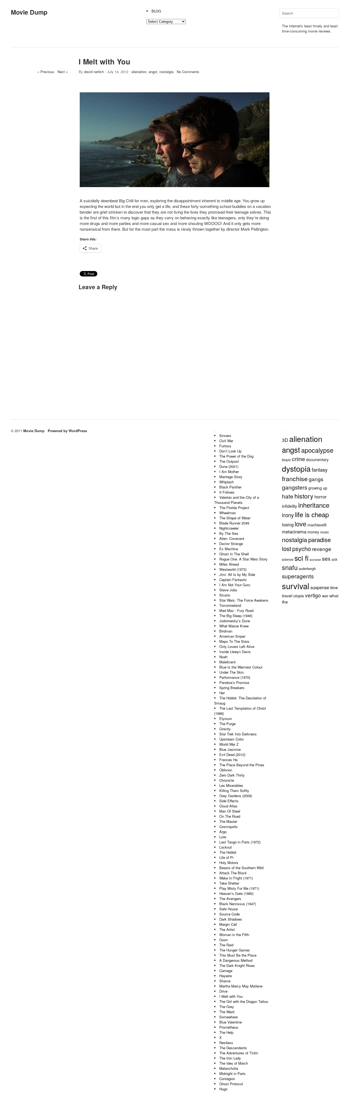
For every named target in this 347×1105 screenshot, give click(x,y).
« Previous (45, 71)
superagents (298, 576)
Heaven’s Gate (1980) (236, 893)
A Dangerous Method (235, 960)
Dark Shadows (230, 919)
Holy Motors (228, 862)
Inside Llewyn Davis (235, 651)
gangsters (294, 487)
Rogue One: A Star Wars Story (243, 559)
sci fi (301, 558)
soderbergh (307, 568)
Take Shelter (229, 883)
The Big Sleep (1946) (235, 615)
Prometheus (228, 1027)
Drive (223, 991)
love (300, 523)
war (325, 595)
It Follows (226, 492)
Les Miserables (231, 785)
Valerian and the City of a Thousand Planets (236, 500)
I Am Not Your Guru (234, 584)
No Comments (188, 71)
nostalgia (166, 71)
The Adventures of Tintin (238, 1052)
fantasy (319, 469)
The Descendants (233, 1047)
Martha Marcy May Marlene (240, 986)
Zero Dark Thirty (232, 775)
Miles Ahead (229, 564)
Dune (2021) (228, 466)
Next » (62, 71)
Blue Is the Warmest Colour (240, 667)
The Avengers (230, 898)
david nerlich (94, 71)
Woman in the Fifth (234, 934)
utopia (298, 595)
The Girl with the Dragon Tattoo (243, 1001)
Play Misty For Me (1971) (239, 888)
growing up (317, 488)
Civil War (226, 440)
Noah (223, 656)
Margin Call (228, 924)
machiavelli (316, 524)
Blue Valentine (230, 1022)
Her (222, 692)
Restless (226, 1042)
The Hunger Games (234, 950)
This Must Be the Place (237, 955)
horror (320, 496)
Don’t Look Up (230, 451)
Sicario (224, 595)
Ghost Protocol (231, 1083)
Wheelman (227, 512)
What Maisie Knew (234, 625)
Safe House (228, 908)
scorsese (315, 560)
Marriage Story (230, 476)
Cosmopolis (228, 826)
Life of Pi (226, 857)
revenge (321, 548)
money (313, 531)
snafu (290, 567)
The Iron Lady (230, 1058)
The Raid (226, 944)
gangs (316, 479)
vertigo (313, 595)
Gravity (225, 728)
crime (298, 459)
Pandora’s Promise (234, 682)
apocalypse (317, 450)
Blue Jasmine (230, 749)
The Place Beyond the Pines (241, 764)
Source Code (229, 914)
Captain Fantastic (233, 579)
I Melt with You (231, 996)
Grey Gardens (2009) (235, 795)
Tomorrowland (230, 605)
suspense (319, 587)
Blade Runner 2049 (234, 523)
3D (285, 439)
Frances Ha (228, 759)
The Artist (227, 929)
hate (287, 496)
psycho (301, 548)
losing (288, 524)
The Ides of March (233, 1063)
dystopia (296, 468)
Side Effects (229, 800)
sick (334, 559)
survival (295, 585)
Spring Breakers (232, 687)
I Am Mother (229, 471)
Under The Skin (231, 672)
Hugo (223, 1088)
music (324, 532)
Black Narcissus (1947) (237, 903)
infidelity (289, 506)
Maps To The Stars (234, 641)
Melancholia (228, 1068)
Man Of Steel (229, 811)
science (287, 559)
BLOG (156, 11)
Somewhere (228, 1016)
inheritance (313, 505)
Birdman (225, 631)
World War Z (229, 744)
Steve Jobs (228, 589)
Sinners (225, 435)
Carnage (225, 970)
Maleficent (227, 661)
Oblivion (225, 769)
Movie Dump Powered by (46, 430)
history (303, 495)
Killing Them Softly (234, 790)
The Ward (226, 1011)
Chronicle (226, 780)
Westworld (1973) (232, 569)
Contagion (227, 1078)
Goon (223, 939)
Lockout (225, 847)
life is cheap (312, 514)
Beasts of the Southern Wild (241, 867)
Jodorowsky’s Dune (234, 620)
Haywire (225, 975)
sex (326, 558)
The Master (228, 821)
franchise (295, 478)
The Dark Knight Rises (237, 965)
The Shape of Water (234, 517)
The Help (226, 1032)
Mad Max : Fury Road (236, 610)
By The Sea (228, 533)
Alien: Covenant (231, 538)
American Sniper (232, 636)
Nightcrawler (229, 528)
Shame (224, 980)
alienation (138, 71)
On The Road (229, 816)
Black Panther (230, 487)
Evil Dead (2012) (232, 754)
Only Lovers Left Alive (236, 646)
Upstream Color (231, 739)
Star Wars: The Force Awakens (243, 600)
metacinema (294, 531)
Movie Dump (29, 12)
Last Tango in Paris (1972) (240, 842)
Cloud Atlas (228, 806)
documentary (317, 459)
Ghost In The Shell (234, 553)
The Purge (227, 723)
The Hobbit (227, 852)
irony (288, 515)
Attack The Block (233, 872)
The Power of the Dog (236, 456)
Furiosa (225, 445)
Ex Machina (228, 548)
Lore (222, 836)
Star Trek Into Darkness (238, 733)
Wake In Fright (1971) (236, 878)
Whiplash (226, 481)
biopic (286, 459)
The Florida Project (234, 507)
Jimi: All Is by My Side (237, 574)
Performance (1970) (234, 677)
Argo (223, 831)
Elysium (225, 718)
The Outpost (229, 461)
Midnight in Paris (232, 1073)
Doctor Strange (231, 543)
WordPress (78, 430)
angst (153, 71)
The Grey (226, 1006)
